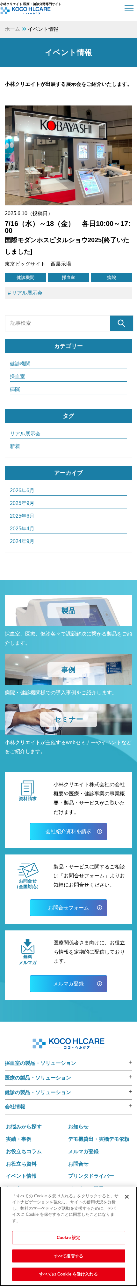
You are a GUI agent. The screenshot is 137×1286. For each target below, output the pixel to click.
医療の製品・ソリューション (38, 1077)
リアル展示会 (27, 293)
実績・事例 (19, 1139)
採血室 (68, 277)
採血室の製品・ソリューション (40, 1063)
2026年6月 (22, 490)
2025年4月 (22, 528)
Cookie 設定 (68, 1237)
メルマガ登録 (68, 983)
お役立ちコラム (24, 1151)
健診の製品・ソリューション (38, 1092)
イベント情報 (21, 1176)
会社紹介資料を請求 (68, 831)
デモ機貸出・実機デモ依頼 (98, 1139)
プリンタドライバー (91, 1176)
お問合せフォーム (68, 907)
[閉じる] (127, 1197)
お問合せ (78, 1164)
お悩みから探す (24, 1126)
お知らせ (78, 1126)
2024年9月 (22, 541)
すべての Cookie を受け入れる (68, 1274)
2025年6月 (22, 516)
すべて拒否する (68, 1256)
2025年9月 (22, 503)
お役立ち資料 (21, 1164)
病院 (111, 277)
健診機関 (25, 277)
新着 (15, 446)
